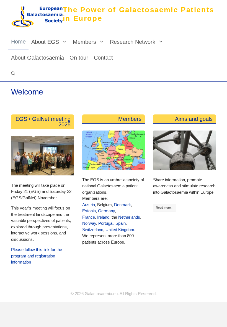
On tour (78, 58)
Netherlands (129, 217)
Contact (103, 58)
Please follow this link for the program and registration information (36, 255)
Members (84, 42)
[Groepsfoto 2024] (42, 155)
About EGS (45, 42)
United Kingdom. (119, 229)
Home (18, 42)
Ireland (103, 217)
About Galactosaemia (37, 58)
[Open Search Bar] (13, 73)
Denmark (122, 204)
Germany (106, 210)
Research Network (132, 42)
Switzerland (92, 229)
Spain (120, 223)
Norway (89, 223)
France (88, 217)
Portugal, (106, 223)
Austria (88, 204)
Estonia (89, 210)
